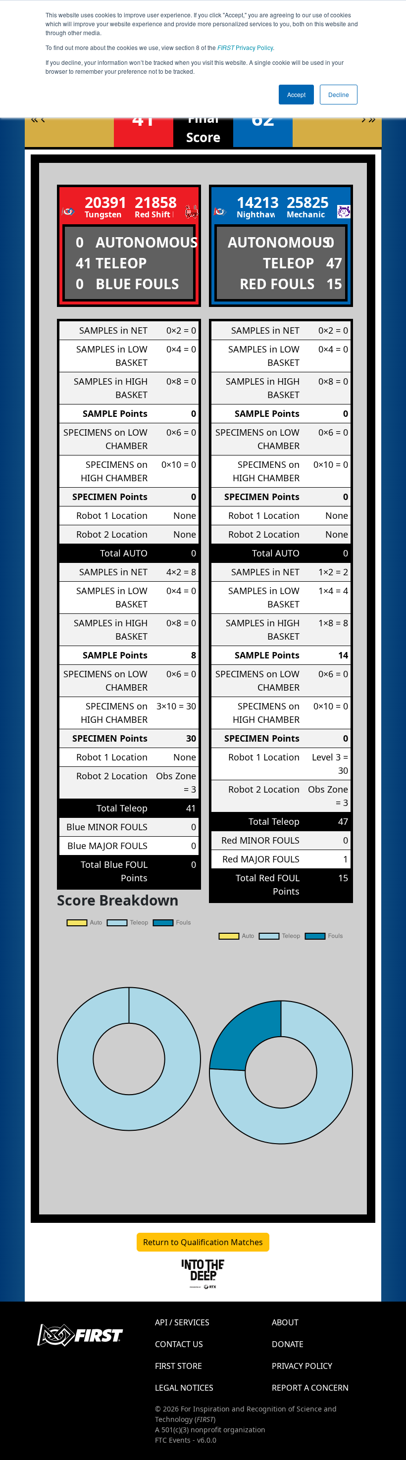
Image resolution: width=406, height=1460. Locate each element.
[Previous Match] (43, 119)
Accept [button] (296, 94)
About (285, 1322)
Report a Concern (310, 1387)
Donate (288, 1344)
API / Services (182, 1322)
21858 (154, 202)
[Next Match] (363, 119)
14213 (256, 202)
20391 (104, 202)
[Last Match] (372, 119)
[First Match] (35, 119)
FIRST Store (178, 1365)
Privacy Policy (245, 47)
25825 (306, 202)
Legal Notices (184, 1387)
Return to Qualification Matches (203, 1242)
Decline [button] (338, 94)
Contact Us (179, 1344)
